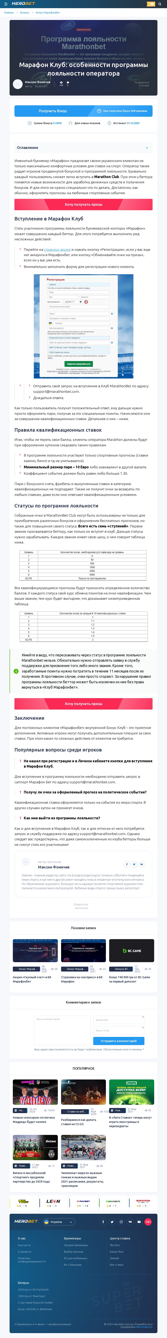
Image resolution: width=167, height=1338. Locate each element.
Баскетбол (116, 1251)
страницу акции (57, 249)
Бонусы (24, 12)
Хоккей (114, 1258)
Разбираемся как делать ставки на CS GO (78, 1122)
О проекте (24, 1251)
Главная (9, 12)
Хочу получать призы (83, 204)
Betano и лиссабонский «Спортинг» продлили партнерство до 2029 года (31, 1177)
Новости (23, 1110)
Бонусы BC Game (124, 969)
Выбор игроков (73, 1251)
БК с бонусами (72, 1264)
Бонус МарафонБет (48, 12)
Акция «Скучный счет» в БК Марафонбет (32, 979)
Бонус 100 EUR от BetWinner (35, 1309)
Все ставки (116, 1264)
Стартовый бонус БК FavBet (35, 1302)
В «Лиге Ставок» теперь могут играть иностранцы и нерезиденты (130, 1122)
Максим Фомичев (37, 82)
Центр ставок (120, 1238)
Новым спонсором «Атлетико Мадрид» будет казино (34, 1119)
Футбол (115, 1245)
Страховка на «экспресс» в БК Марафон (82, 979)
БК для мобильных (75, 1258)
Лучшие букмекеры (76, 1245)
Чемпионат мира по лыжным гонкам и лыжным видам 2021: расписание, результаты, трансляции (82, 1179)
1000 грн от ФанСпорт (32, 1296)
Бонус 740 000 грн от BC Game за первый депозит (129, 979)
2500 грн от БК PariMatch (33, 1289)
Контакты (24, 1245)
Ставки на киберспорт (78, 1111)
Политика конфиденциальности (31, 1260)
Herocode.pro (144, 1326)
